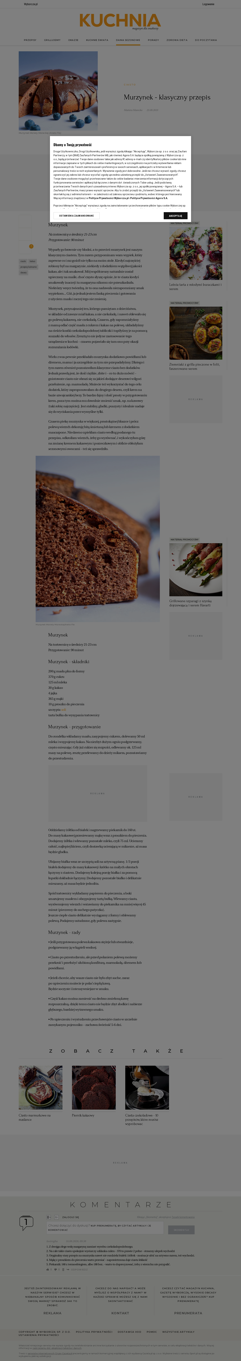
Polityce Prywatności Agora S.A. (149, 198)
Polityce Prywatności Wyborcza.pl (109, 198)
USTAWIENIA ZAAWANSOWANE (76, 215)
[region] (120, 179)
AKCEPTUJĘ (175, 215)
